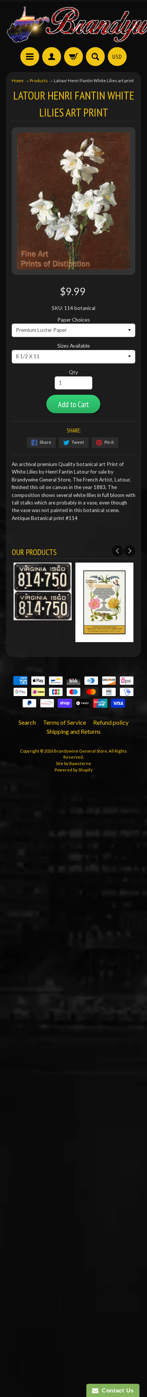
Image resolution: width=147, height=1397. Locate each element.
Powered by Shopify (74, 769)
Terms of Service (64, 722)
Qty (73, 372)
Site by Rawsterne (73, 763)
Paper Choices (73, 320)
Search (27, 722)
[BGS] (29, 56)
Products (39, 80)
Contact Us (116, 1390)
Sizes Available (73, 346)
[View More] (43, 616)
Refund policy (111, 722)
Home (18, 80)
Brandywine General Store (80, 750)
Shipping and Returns (74, 731)
